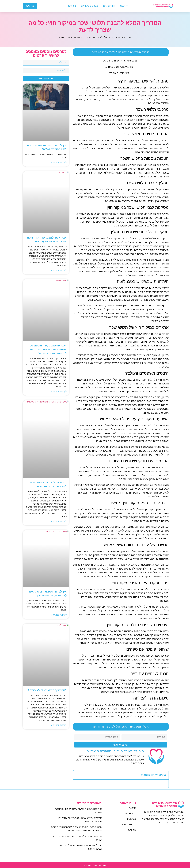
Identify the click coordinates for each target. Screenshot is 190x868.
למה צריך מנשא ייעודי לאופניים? (47, 690)
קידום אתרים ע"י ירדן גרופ (95, 865)
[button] (77, 775)
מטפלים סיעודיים (89, 6)
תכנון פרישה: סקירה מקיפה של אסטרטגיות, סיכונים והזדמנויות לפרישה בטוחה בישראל (48, 349)
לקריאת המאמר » (59, 162)
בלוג (119, 37)
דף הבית (124, 6)
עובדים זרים (109, 6)
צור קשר (72, 6)
